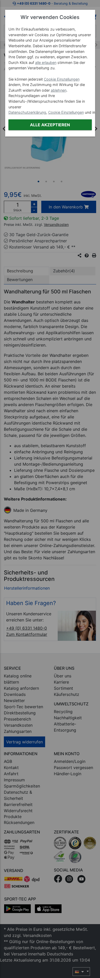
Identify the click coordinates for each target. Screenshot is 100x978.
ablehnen (58, 90)
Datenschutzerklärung (27, 112)
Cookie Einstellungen (61, 79)
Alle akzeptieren (50, 124)
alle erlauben (45, 62)
